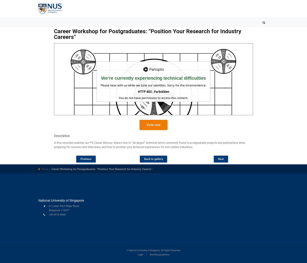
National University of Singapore (144, 250)
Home (45, 169)
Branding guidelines (159, 254)
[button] (153, 125)
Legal (140, 254)
